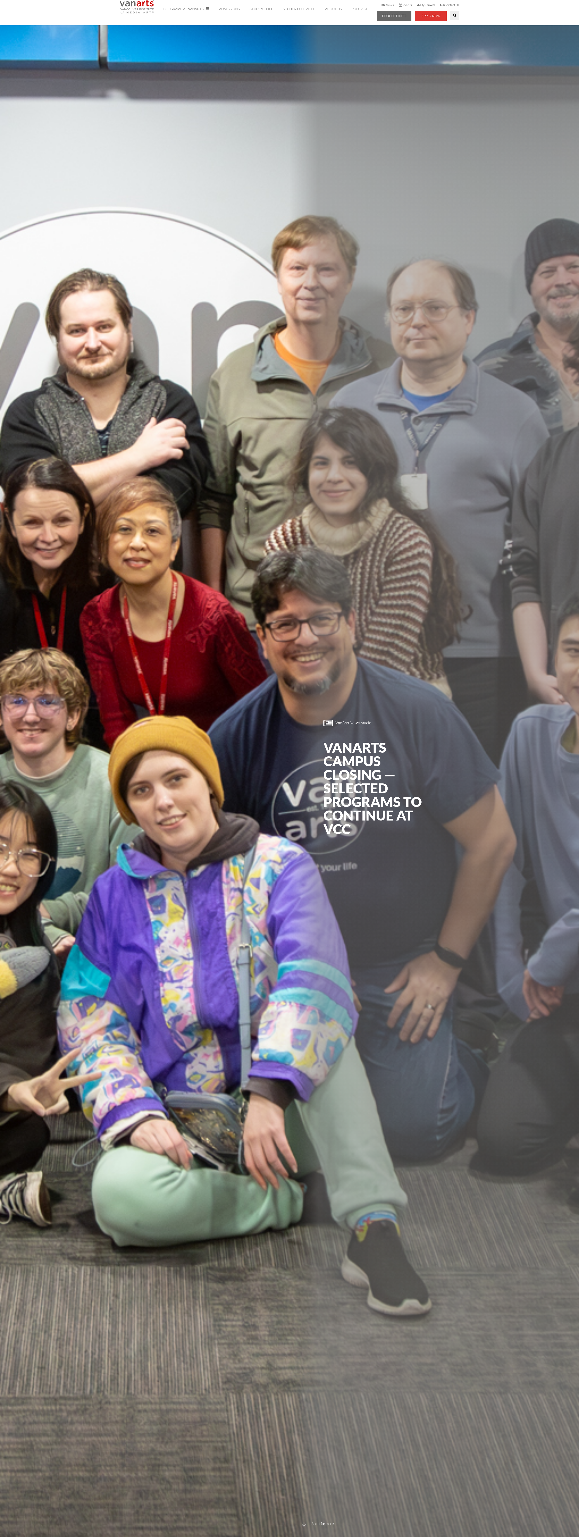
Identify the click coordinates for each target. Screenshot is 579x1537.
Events (407, 5)
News (390, 5)
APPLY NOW (430, 16)
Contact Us (451, 5)
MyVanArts (427, 5)
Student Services (299, 9)
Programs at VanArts (183, 9)
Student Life (261, 9)
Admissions (229, 9)
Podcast (359, 9)
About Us (333, 9)
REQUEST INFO (394, 16)
